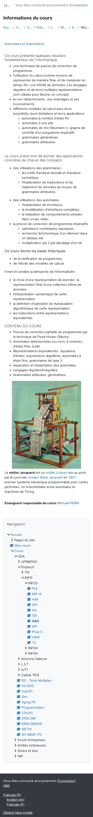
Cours (19, 27)
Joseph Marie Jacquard (45, 477)
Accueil (7, 27)
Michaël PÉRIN (68, 503)
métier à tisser (56, 473)
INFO (53, 27)
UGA (29, 27)
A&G (74, 27)
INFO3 (64, 27)
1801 (71, 477)
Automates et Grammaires (24, 44)
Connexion (78, 5)
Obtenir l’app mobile (18, 813)
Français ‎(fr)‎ (12, 795)
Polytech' (41, 27)
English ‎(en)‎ (15, 800)
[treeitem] (46, 646)
